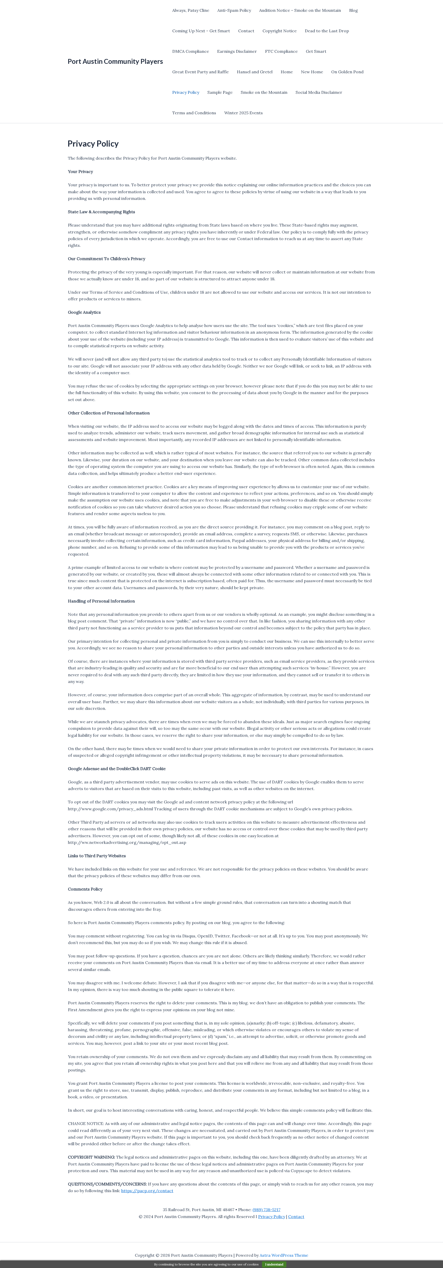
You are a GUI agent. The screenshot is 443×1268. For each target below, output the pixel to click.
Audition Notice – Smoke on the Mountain (300, 10)
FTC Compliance (281, 51)
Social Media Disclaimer (319, 92)
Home (287, 71)
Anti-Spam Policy (234, 10)
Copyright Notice (280, 30)
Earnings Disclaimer (237, 51)
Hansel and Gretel (255, 71)
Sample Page (220, 92)
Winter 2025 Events (243, 112)
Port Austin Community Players (115, 61)
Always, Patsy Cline (190, 10)
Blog (353, 10)
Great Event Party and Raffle (200, 71)
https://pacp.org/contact (147, 1190)
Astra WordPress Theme (284, 1255)
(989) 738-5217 (266, 1209)
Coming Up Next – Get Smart (201, 30)
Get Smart (316, 51)
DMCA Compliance (190, 51)
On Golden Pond (347, 71)
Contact (246, 30)
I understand (274, 1264)
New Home (312, 71)
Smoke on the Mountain (264, 92)
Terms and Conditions (194, 112)
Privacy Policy (185, 92)
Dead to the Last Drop (327, 30)
